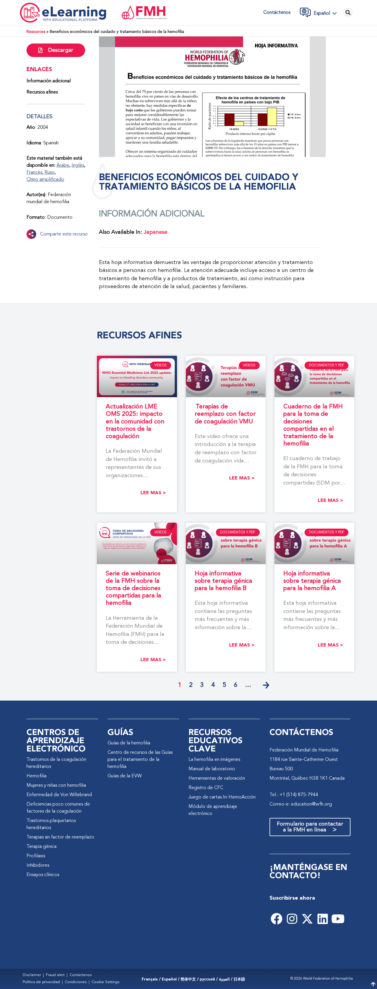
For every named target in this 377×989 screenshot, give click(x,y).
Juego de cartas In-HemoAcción (222, 797)
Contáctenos (276, 12)
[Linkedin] (322, 919)
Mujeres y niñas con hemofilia (56, 785)
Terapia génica (42, 846)
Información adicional (49, 81)
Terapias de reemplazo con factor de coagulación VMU (225, 414)
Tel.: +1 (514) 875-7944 (293, 795)
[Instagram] (292, 919)
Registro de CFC (205, 788)
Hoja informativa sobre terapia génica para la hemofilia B (223, 581)
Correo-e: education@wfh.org (300, 804)
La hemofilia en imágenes (214, 759)
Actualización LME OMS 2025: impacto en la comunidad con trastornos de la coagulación (135, 422)
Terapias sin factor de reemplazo (60, 837)
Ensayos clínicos (43, 875)
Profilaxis (36, 856)
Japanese (155, 232)
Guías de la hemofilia (129, 743)
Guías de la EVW (125, 776)
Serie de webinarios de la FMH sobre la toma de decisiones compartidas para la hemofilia (133, 589)
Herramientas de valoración (216, 778)
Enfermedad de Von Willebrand (59, 795)
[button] (327, 13)
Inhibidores (38, 865)
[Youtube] (338, 919)
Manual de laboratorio (211, 769)
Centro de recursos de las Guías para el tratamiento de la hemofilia (140, 759)
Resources (36, 32)
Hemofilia (37, 776)
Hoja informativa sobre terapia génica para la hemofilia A (312, 581)
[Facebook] (276, 919)
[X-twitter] (307, 919)
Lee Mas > (153, 493)
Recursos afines (42, 92)
